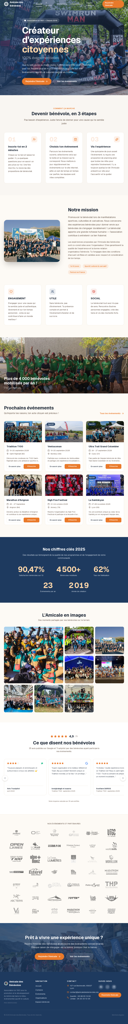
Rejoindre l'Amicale (109, 4)
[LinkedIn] (114, 986)
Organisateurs (77, 4)
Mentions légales (118, 1015)
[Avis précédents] (5, 778)
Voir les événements (67, 81)
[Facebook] (101, 986)
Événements (62, 4)
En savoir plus (14, 466)
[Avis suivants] (123, 778)
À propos (49, 4)
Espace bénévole (90, 4)
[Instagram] (107, 986)
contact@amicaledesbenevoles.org (84, 992)
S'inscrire (31, 466)
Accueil (39, 4)
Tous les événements (110, 413)
